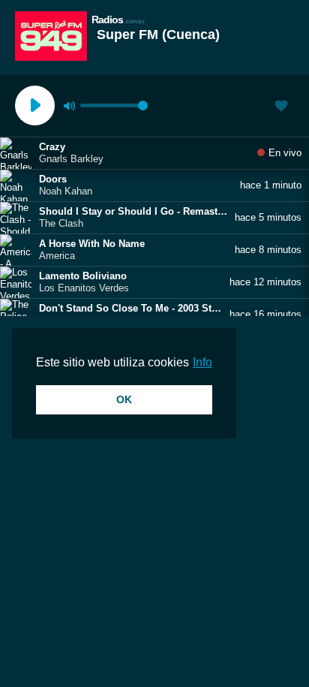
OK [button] (124, 399)
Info (202, 362)
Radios (118, 19)
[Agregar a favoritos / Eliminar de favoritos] (281, 107)
